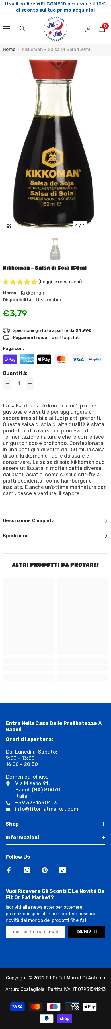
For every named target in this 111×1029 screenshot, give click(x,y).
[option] (55, 144)
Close (106, 5)
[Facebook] (9, 870)
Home (9, 49)
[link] (28, 668)
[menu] (6, 28)
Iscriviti (87, 931)
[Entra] (88, 29)
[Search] (22, 28)
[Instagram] (27, 870)
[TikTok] (62, 870)
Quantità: (15, 373)
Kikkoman (32, 293)
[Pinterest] (45, 870)
